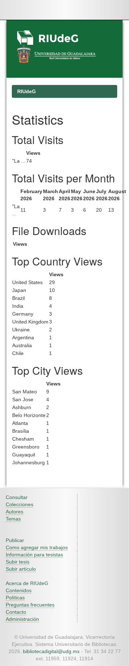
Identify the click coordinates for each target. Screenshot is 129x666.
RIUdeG (26, 91)
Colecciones (19, 504)
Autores (14, 511)
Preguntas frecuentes (30, 605)
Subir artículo (21, 569)
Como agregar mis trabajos (37, 547)
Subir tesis (17, 562)
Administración (22, 619)
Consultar (17, 497)
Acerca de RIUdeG (27, 583)
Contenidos (19, 590)
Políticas (15, 597)
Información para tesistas (34, 554)
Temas (13, 519)
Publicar (15, 540)
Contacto (16, 612)
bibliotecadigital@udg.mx (51, 651)
